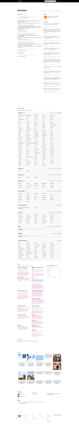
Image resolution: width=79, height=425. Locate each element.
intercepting (20, 144)
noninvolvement (44, 148)
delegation (19, 298)
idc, (43, 334)
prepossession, (37, 316)
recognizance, (38, 273)
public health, (19, 275)
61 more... (26, 275)
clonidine (51, 247)
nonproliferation (36, 185)
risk (34, 199)
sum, (35, 273)
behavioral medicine (37, 245)
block (35, 121)
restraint (20, 156)
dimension (20, 218)
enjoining (35, 131)
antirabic (35, 243)
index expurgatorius (21, 142)
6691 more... (40, 318)
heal (35, 195)
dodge (35, 129)
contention (35, 216)
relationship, (35, 334)
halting (43, 139)
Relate (45, 10)
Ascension (20, 214)
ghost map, (19, 272)
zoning (35, 164)
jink (26, 146)
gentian (43, 218)
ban (42, 119)
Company (26, 414)
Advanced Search (49, 421)
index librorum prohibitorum (30, 142)
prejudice (43, 150)
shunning (51, 156)
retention (35, 222)
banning (51, 119)
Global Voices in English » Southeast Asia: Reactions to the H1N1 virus (51, 81)
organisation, (40, 312)
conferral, (33, 311)
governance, (26, 310)
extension (35, 218)
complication (36, 193)
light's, (38, 327)
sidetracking (44, 158)
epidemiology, (22, 272)
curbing (27, 125)
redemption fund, (37, 286)
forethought (44, 137)
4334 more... (23, 318)
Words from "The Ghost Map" (22, 267)
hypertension (52, 218)
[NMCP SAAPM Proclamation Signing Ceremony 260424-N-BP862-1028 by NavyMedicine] (58, 358)
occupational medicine (29, 252)
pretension (20, 222)
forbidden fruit (44, 135)
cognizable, (33, 273)
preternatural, (40, 316)
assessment (20, 193)
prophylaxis (20, 187)
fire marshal (52, 249)
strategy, (19, 279)
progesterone (44, 254)
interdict (35, 144)
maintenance (20, 197)
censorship (28, 247)
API (40, 415)
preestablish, (36, 315)
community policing (21, 249)
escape (51, 131)
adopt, (27, 316)
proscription (52, 152)
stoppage (51, 160)
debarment (36, 125)
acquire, (23, 316)
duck (43, 129)
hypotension (20, 220)
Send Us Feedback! (49, 415)
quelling (27, 187)
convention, (22, 297)
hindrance (27, 177)
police (35, 254)
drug (43, 249)
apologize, (26, 317)
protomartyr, (33, 318)
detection (20, 195)
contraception (28, 249)
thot (32, 336)
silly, (37, 334)
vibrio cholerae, (21, 274)
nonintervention (36, 148)
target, (40, 302)
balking (35, 119)
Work (32, 277)
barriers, (23, 278)
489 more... (38, 288)
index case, (21, 273)
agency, (29, 316)
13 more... (26, 311)
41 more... (20, 280)
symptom (20, 201)
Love (60, 10)
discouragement (28, 129)
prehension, (33, 316)
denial (35, 127)
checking (20, 123)
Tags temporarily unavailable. (21, 229)
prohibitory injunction (37, 152)
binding (43, 243)
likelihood (51, 195)
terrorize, (42, 302)
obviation (27, 150)
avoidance (43, 117)
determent (43, 127)
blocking (43, 121)
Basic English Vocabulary (22, 314)
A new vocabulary (20, 277)
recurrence (20, 199)
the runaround (52, 162)
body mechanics (52, 245)
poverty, (29, 308)
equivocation (44, 131)
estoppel (20, 133)
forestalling (28, 137)
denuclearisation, (40, 291)
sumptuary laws (28, 162)
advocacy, (28, 278)
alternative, (22, 310)
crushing (27, 183)
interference (36, 177)
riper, (37, 326)
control (43, 123)
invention (27, 220)
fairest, (33, 326)
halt (34, 139)
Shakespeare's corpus (35, 325)
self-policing (36, 256)
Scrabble (23, 403)
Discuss (51, 10)
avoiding (51, 117)
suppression (36, 162)
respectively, (41, 273)
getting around (28, 139)
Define (42, 10)
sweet (42, 327)
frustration (20, 139)
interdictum (20, 146)
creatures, (35, 326)
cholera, (24, 273)
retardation (36, 156)
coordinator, (25, 297)
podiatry (27, 254)
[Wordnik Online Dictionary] (20, 1)
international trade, (25, 309)
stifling (43, 187)
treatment (27, 201)
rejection (35, 154)
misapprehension (44, 220)
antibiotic (51, 243)
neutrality (20, 148)
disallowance (20, 129)
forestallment (36, 137)
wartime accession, (37, 292)
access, (20, 316)
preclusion (35, 150)
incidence (43, 195)
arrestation (28, 117)
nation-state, (22, 308)
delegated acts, (42, 287)
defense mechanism (53, 125)
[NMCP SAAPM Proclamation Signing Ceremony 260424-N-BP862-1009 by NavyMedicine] (39, 364)
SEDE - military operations (36, 298)
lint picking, (23, 279)
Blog (32, 415)
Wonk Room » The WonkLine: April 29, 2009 (48, 64)
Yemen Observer (45, 34)
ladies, (33, 334)
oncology (35, 252)
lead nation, (36, 293)
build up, (38, 301)
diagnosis (27, 195)
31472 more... (36, 336)
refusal (27, 154)
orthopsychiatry (52, 252)
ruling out (43, 156)
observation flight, (38, 300)
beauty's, (35, 327)
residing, (40, 274)
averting (20, 183)
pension (51, 220)
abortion (43, 115)
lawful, (38, 274)
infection (22, 275)
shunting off (20, 158)
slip (50, 158)
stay (35, 160)
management (28, 197)
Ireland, (43, 312)
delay (19, 127)
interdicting (44, 144)
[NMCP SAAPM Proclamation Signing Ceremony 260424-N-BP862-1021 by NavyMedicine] (58, 366)
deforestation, (19, 310)
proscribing (44, 152)
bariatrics (27, 245)
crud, (34, 335)
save (35, 187)
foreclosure (20, 137)
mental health (20, 252)
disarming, (33, 292)
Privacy (48, 419)
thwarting (20, 164)
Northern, (42, 311)
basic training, (37, 302)
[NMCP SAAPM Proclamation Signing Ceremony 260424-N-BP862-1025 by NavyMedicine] (48, 364)
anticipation (52, 115)
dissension (28, 218)
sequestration (44, 256)
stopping (20, 162)
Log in (18, 110)
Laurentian (28, 214)
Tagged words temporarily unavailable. (22, 236)
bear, (40, 326)
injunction (51, 142)
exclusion (51, 133)
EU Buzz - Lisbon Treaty (35, 305)
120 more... (42, 275)
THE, (41, 326)
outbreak (35, 197)
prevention (49, 18)
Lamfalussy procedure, (39, 285)
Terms (47, 418)
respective (36, 278)
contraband (36, 123)
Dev (40, 414)
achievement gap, (20, 278)
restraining (51, 154)
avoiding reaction (21, 119)
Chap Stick (36, 247)
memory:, (33, 327)
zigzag (27, 164)
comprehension (21, 216)
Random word (34, 1)
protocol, (41, 292)
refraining (20, 154)
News (33, 414)
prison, (36, 275)
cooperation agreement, (35, 291)
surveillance (52, 199)
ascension (43, 214)
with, (40, 327)
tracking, (21, 279)
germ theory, (27, 274)
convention (44, 216)
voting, (35, 311)
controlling (51, 123)
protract (36, 318)
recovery (51, 197)
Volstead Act (36, 115)
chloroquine (44, 247)
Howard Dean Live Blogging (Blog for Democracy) (49, 46)
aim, (18, 317)
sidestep (35, 158)
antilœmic (27, 243)
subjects (38, 275)
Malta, (33, 312)
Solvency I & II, (40, 284)
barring (27, 121)
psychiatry (20, 256)
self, (39, 327)
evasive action (36, 133)
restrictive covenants (29, 156)
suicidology (52, 256)
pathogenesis (44, 197)
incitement (27, 170)
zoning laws (44, 164)
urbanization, (19, 311)
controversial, (19, 297)
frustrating (51, 137)
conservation (44, 193)
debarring (43, 125)
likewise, (42, 274)
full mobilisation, (34, 299)
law (34, 146)
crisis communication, (34, 303)
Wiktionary (20, 41)
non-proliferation (28, 185)
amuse (19, 243)
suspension (44, 222)
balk (27, 119)
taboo (43, 162)
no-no (27, 148)
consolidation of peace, (37, 295)
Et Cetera (48, 414)
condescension (28, 216)
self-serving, (26, 308)
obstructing (52, 148)
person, (37, 311)
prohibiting (20, 152)
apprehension (36, 214)
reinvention (28, 222)
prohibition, (35, 317)
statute (27, 160)
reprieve (27, 256)
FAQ (25, 419)
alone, (20, 317)
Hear (57, 10)
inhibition (43, 142)
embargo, (33, 293)
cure (51, 193)
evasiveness (44, 133)
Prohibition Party (28, 115)
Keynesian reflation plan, (35, 284)
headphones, (40, 335)
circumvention (28, 123)
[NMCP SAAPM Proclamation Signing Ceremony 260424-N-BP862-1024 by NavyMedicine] (31, 364)
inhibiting (35, 142)
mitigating (43, 146)
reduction (27, 199)
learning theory (27, 279)
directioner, (36, 335)
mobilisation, (41, 301)
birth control (44, 245)
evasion (27, 133)
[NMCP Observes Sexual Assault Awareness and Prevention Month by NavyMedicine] (22, 376)
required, (33, 274)
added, (25, 316)
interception (28, 144)
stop (43, 160)
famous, (39, 334)
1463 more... (23, 298)
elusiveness (20, 131)
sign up (21, 110)
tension (51, 222)
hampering (51, 139)
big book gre (34, 314)
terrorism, (22, 309)
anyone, (24, 317)
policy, (38, 312)
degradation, (19, 308)
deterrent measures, (37, 287)
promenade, (40, 317)
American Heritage (22, 394)
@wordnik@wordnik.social (35, 419)
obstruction (20, 150)
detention (51, 216)
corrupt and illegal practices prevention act (22, 208)
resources (22, 311)
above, (18, 316)
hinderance (20, 177)
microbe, (24, 274)
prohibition (27, 152)
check (51, 121)
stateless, (39, 311)
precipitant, (33, 315)
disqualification (44, 183)
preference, (39, 315)
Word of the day (29, 1)
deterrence (51, 127)
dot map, (25, 272)
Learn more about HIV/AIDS (47, 69)
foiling (19, 135)
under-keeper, (33, 275)
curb (19, 125)
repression (43, 154)
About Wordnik (27, 415)
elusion (51, 129)
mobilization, (33, 302)
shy (26, 158)
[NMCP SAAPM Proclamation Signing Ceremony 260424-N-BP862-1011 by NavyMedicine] (22, 364)
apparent (19, 318)
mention (35, 220)
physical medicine (21, 254)
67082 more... (33, 328)
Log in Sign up (59, 1)
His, (38, 326)
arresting (35, 117)
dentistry (35, 249)
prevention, (33, 278)
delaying (27, 127)
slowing (20, 160)
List (48, 10)
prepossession (52, 150)
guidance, (26, 278)
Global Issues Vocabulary (22, 305)
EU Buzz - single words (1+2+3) (22, 290)
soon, (42, 335)
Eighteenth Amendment (22, 115)
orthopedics (44, 252)
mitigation (51, 146)
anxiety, (22, 317)
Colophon (26, 418)
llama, (33, 335)
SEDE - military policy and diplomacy (37, 290)
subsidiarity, (35, 312)
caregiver (20, 247)
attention (51, 214)
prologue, (38, 317)
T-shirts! (26, 420)
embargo (27, 131)
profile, (33, 317)
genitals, (42, 334)
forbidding (51, 135)
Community (24, 1)
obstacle (35, 207)
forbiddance (36, 135)
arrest (19, 117)
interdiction (51, 144)
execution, (35, 274)
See (54, 10)
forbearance (28, 135)
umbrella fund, (34, 285)
